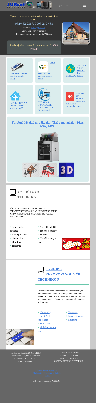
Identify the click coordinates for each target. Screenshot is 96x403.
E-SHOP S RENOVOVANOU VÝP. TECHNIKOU (59, 274)
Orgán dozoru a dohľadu (47, 370)
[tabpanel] (34, 25)
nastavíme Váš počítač (75, 102)
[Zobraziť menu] (84, 5)
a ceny (40, 78)
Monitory (73, 312)
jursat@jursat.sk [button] (38, 27)
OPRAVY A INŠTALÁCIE (45, 103)
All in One (44, 323)
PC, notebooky (44, 110)
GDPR (47, 376)
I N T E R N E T (81, 66)
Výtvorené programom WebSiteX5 (46, 381)
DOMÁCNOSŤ (17, 105)
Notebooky (45, 312)
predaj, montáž (16, 108)
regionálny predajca (74, 75)
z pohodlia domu (73, 106)
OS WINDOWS (45, 107)
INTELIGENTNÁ (18, 103)
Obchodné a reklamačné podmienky (47, 373)
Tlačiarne (72, 319)
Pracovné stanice (76, 316)
